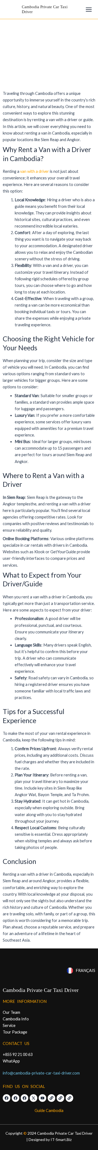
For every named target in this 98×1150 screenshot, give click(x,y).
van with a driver (34, 171)
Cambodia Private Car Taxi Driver (41, 990)
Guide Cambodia (49, 1110)
